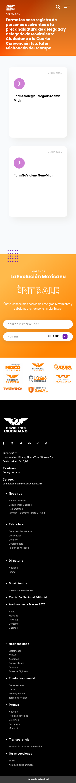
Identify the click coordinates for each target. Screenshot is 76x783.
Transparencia (19, 739)
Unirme (53, 336)
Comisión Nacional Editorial (28, 597)
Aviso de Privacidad (38, 779)
